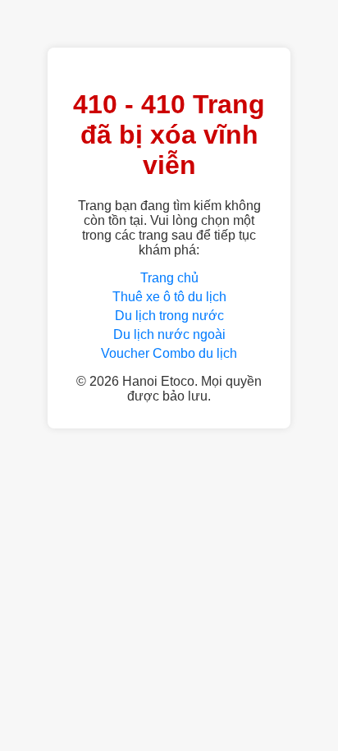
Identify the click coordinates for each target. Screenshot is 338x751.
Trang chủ (169, 278)
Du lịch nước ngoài (169, 334)
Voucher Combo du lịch (169, 353)
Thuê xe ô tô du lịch (169, 297)
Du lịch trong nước (169, 316)
